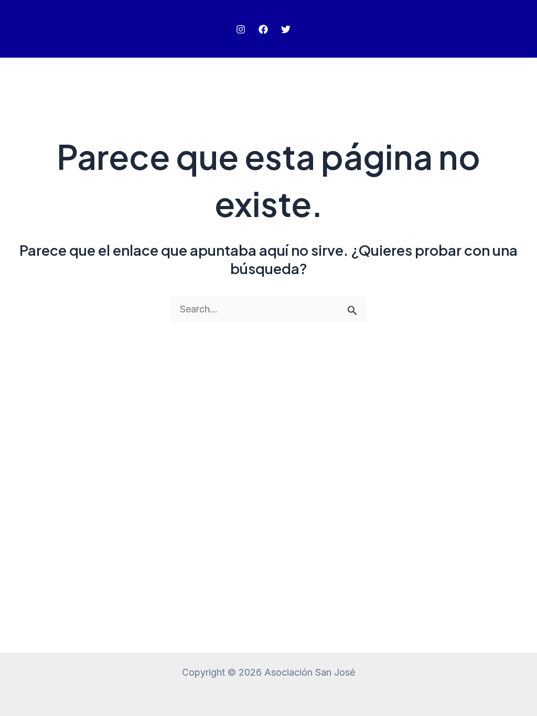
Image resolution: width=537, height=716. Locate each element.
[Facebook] (263, 29)
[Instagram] (240, 29)
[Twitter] (286, 29)
